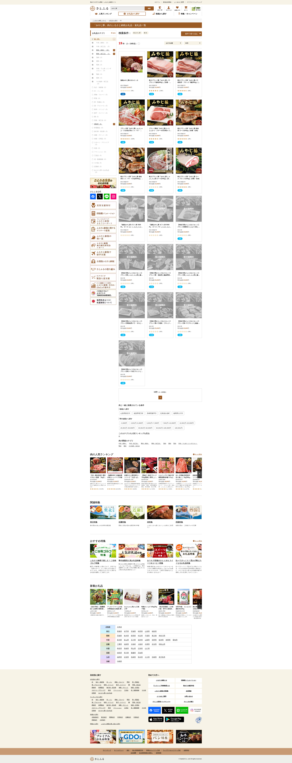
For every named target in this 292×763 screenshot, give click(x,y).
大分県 (147, 657)
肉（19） (97, 39)
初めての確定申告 (188, 685)
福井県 (140, 640)
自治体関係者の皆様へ (146, 753)
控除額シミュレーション (188, 680)
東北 (108, 631)
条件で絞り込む (191, 34)
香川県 (126, 653)
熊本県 (140, 657)
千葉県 (147, 636)
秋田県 (140, 631)
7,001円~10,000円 (169, 423)
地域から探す (94, 714)
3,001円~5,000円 (137, 423)
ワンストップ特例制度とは (161, 685)
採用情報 (158, 753)
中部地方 (120, 717)
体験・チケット (123, 687)
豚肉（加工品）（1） (103, 54)
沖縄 (108, 661)
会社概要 (133, 753)
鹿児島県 (162, 657)
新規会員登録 (167, 2)
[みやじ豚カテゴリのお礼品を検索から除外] (134, 32)
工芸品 (126, 690)
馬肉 (174, 443)
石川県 (133, 640)
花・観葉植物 (135, 690)
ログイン (157, 2)
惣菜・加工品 (136, 685)
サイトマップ (107, 750)
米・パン (109, 682)
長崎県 (133, 657)
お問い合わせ (189, 696)
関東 (108, 636)
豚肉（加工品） (156, 443)
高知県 (140, 653)
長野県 (154, 640)
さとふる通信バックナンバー (161, 701)
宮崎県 (154, 657)
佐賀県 (126, 657)
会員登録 (188, 691)
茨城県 (119, 636)
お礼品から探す (95, 679)
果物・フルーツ (119, 682)
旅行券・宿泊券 (111, 687)
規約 (128, 750)
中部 (108, 640)
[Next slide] (199, 473)
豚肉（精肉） (145, 443)
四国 (108, 653)
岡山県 (133, 648)
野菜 (128, 682)
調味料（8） (98, 124)
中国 (108, 648)
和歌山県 (162, 644)
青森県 (119, 631)
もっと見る (198, 454)
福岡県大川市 (178, 413)
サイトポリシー (119, 750)
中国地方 (136, 717)
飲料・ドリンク (108, 685)
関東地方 (112, 717)
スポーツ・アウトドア (98, 690)
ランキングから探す (96, 697)
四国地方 (94, 720)
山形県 (147, 631)
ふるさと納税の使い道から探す (110, 724)
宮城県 (133, 631)
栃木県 (126, 636)
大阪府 (140, 644)
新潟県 (119, 640)
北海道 (108, 627)
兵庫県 (147, 644)
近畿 (108, 644)
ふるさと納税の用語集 (161, 691)
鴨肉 (120, 446)
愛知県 (175, 640)
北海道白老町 (165, 413)
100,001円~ (179, 428)
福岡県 (119, 657)
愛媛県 (133, 653)
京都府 (133, 644)
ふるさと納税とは (161, 680)
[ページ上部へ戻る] (284, 748)
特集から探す (94, 724)
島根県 (126, 648)
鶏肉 (164, 443)
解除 (114, 33)
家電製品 (101, 687)
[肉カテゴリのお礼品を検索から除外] (145, 32)
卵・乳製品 (135, 682)
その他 (144, 690)
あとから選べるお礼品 (105, 693)
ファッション (117, 690)
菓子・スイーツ (121, 685)
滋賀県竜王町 (138, 413)
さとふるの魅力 (188, 701)
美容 (109, 690)
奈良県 (154, 644)
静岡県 (168, 640)
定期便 (94, 693)
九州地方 (102, 720)
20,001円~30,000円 (127, 428)
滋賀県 (126, 644)
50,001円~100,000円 (163, 428)
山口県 (147, 648)
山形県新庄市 (125, 413)
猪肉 (125, 446)
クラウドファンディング (194, 2)
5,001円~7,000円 (153, 423)
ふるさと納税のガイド (160, 8)
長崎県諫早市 (151, 413)
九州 (108, 657)
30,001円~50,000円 (145, 428)
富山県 (126, 640)
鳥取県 (119, 648)
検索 (149, 8)
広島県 (140, 648)
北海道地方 (95, 717)
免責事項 (186, 750)
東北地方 (104, 717)
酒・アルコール (96, 685)
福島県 (154, 631)
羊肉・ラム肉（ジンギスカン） (188, 443)
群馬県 (133, 636)
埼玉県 (140, 636)
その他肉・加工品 (134, 446)
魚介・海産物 (100, 682)
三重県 (119, 644)
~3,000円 (123, 423)
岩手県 (126, 631)
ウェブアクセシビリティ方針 (172, 750)
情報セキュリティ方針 (153, 750)
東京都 (154, 636)
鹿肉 (169, 443)
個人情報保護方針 (137, 750)
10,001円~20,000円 (187, 423)
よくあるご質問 (179, 2)
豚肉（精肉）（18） (103, 50)
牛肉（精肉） (123, 443)
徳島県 (119, 653)
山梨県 (147, 640)
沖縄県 (119, 661)
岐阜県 (161, 640)
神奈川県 (162, 636)
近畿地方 (128, 717)
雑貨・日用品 (135, 687)
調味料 (94, 687)
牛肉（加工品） (134, 443)
